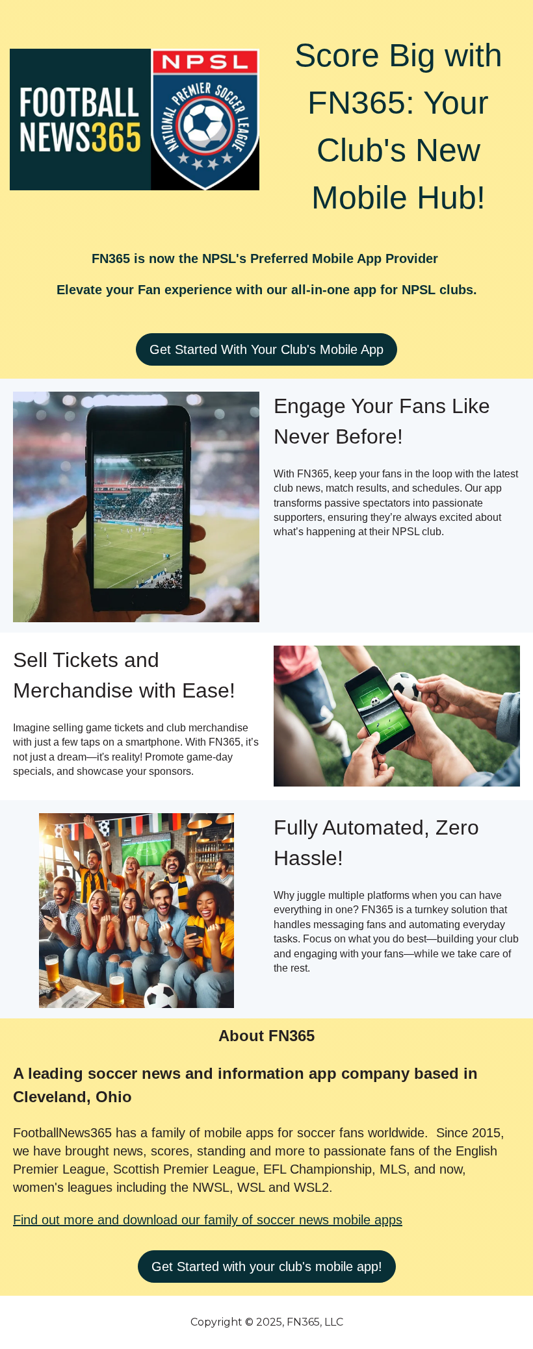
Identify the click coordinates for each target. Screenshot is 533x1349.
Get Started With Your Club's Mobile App (267, 349)
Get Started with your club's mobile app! (266, 1266)
